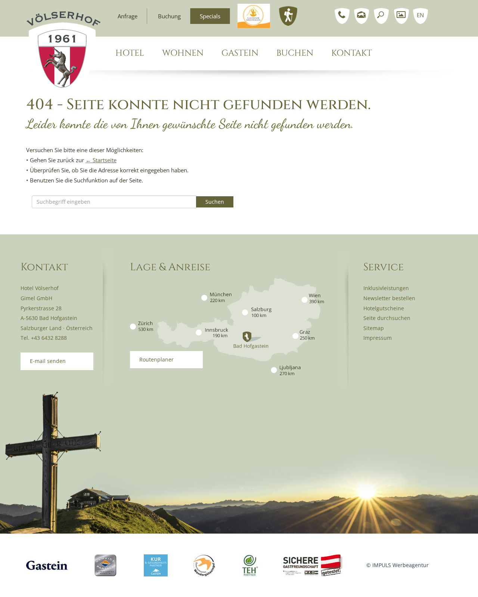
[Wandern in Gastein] (288, 15)
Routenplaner (156, 359)
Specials (210, 16)
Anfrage (127, 16)
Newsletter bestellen (389, 298)
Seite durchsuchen (386, 317)
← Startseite (101, 160)
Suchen (214, 201)
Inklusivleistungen (386, 288)
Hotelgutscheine (383, 308)
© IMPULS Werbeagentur (397, 565)
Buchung (169, 16)
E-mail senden (48, 360)
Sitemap (373, 328)
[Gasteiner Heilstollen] (254, 15)
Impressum (377, 337)
